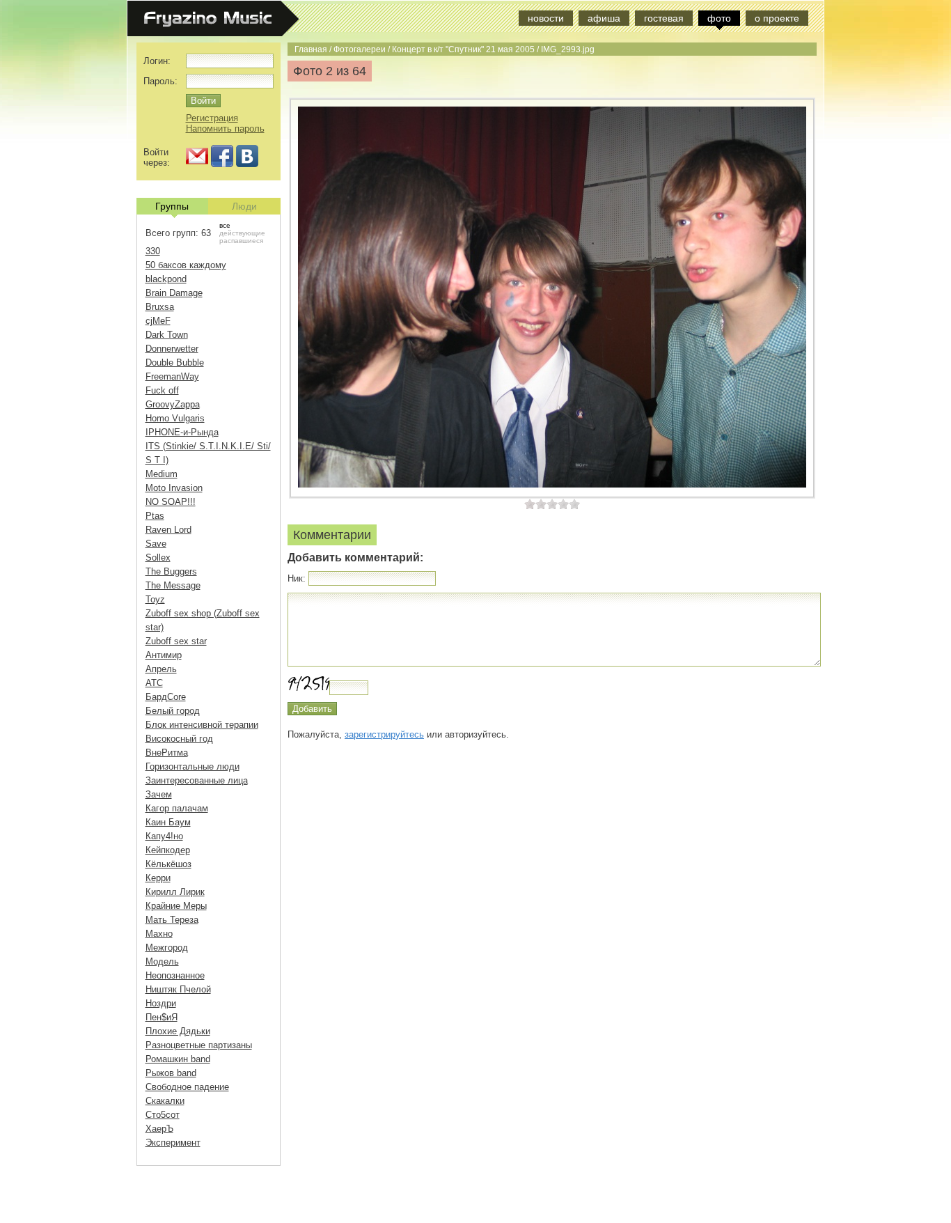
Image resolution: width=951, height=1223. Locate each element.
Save (156, 543)
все (224, 225)
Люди (244, 206)
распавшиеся (241, 240)
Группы (172, 206)
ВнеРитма (167, 752)
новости (546, 18)
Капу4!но (164, 836)
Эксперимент (173, 1142)
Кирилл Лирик (175, 892)
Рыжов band (171, 1073)
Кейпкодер (168, 850)
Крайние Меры (176, 906)
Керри (158, 878)
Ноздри (161, 1003)
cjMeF (158, 321)
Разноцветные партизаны (199, 1045)
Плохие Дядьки (178, 1031)
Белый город (173, 711)
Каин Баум (168, 822)
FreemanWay (172, 376)
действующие (242, 233)
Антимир (164, 655)
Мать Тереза (172, 919)
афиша (604, 18)
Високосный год (179, 738)
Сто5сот (163, 1114)
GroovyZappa (173, 404)
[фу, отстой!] (529, 504)
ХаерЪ (159, 1128)
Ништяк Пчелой (178, 989)
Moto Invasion (174, 488)
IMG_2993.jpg (568, 49)
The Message (173, 585)
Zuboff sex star (176, 641)
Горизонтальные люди (192, 766)
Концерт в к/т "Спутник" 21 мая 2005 (463, 49)
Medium (162, 474)
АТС (154, 683)
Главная (310, 49)
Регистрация (212, 118)
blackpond (166, 279)
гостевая (664, 18)
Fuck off (162, 390)
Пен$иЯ (162, 1017)
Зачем (159, 794)
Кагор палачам (177, 808)
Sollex (158, 557)
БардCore (166, 697)
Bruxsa (160, 307)
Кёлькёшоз (168, 864)
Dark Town (167, 334)
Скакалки (165, 1101)
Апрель (161, 669)
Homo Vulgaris (175, 418)
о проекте (777, 18)
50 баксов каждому (186, 265)
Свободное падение (187, 1087)
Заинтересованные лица (197, 780)
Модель (162, 961)
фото (719, 18)
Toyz (155, 599)
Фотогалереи (359, 49)
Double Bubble (175, 362)
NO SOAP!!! (171, 502)
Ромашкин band (178, 1059)
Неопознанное (175, 975)
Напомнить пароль (225, 128)
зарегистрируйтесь (384, 734)
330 (153, 251)
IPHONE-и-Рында (182, 432)
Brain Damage (174, 293)
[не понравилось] (535, 504)
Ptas (155, 516)
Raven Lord (168, 529)
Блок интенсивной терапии (202, 724)
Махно (159, 933)
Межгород (167, 947)
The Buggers (171, 571)
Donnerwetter (172, 348)
